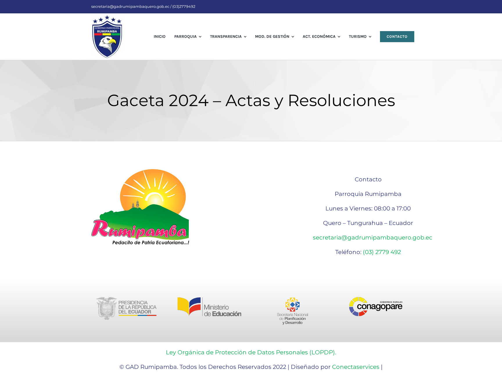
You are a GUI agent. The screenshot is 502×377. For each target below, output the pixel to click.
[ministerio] (209, 299)
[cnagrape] (375, 299)
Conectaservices (355, 366)
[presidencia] (126, 299)
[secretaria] (293, 299)
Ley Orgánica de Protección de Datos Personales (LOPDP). (251, 352)
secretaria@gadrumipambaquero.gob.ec (372, 237)
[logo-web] (107, 17)
